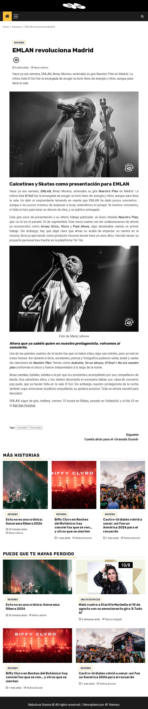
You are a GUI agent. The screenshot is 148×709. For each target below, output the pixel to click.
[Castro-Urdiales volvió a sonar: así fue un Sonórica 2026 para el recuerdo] (122, 485)
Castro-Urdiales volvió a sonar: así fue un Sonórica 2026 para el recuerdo (122, 525)
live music (35, 427)
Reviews (19, 42)
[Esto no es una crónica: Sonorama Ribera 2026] (25, 485)
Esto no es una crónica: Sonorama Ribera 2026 (24, 521)
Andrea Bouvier (83, 538)
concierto (22, 427)
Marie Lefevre (41, 67)
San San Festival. (24, 405)
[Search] (142, 16)
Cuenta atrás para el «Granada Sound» (111, 437)
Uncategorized (90, 599)
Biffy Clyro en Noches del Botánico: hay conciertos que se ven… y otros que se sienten (73, 525)
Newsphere (91, 705)
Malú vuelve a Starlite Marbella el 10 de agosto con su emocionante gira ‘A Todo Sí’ (110, 609)
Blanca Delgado (113, 619)
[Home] (7, 16)
